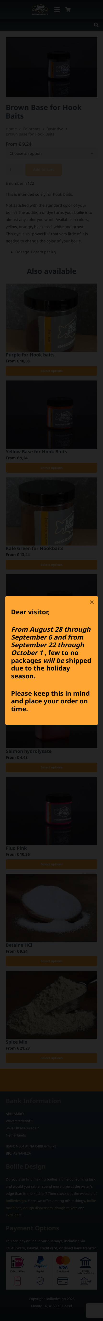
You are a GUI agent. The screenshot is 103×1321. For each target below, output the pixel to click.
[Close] (92, 602)
